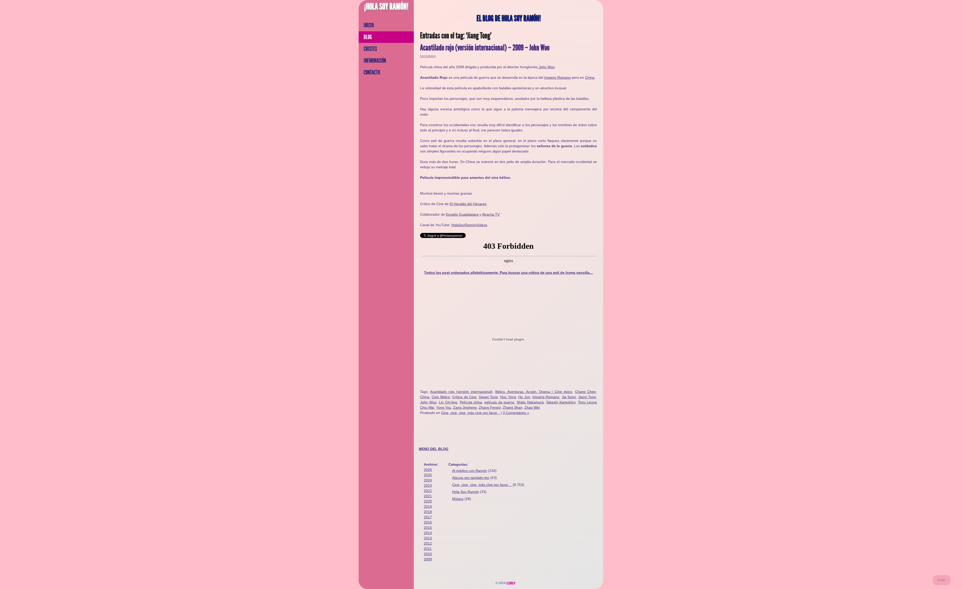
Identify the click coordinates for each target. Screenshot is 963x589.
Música (457, 499)
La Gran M (510, 583)
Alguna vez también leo (470, 478)
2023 (428, 485)
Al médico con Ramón (469, 471)
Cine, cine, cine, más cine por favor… (482, 485)
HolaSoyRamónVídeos (469, 225)
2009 (428, 559)
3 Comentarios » (516, 413)
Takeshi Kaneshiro (561, 402)
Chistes (370, 48)
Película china (471, 402)
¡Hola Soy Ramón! (386, 6)
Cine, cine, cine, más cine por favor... (470, 413)
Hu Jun (524, 397)
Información (375, 60)
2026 (428, 470)
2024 (428, 480)
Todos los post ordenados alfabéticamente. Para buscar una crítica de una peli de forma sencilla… (508, 273)
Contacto (372, 72)
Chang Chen (585, 392)
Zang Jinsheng (465, 407)
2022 (428, 491)
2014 (428, 533)
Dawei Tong (488, 397)
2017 (428, 517)
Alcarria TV (491, 214)
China (589, 77)
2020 (428, 501)
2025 (428, 475)
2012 (428, 543)
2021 (428, 496)
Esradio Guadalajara (462, 214)
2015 (428, 528)
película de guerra (499, 402)
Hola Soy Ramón (465, 492)
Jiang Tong (587, 397)
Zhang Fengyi (490, 407)
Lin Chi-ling (448, 402)
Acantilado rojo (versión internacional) (461, 392)
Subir (941, 580)
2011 (428, 549)
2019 (428, 506)
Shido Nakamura (530, 402)
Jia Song (569, 397)
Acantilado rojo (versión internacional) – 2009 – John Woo (484, 48)
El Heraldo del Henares (468, 204)
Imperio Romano (557, 77)
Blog (368, 37)
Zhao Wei (532, 407)
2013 (428, 538)
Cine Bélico (441, 397)
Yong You (443, 407)
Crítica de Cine (464, 397)
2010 (428, 554)
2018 (428, 512)
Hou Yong (508, 397)
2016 (428, 522)
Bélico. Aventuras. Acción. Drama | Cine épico (533, 392)
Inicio (369, 25)
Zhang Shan (512, 407)
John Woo (546, 67)
